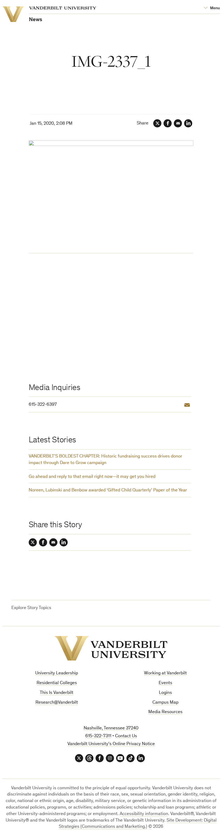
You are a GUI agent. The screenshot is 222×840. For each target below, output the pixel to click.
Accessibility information (144, 814)
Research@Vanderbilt (56, 702)
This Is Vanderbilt (56, 693)
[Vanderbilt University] (111, 648)
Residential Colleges (57, 683)
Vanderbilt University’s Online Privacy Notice (111, 744)
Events (165, 683)
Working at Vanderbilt (165, 673)
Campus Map (165, 702)
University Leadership (56, 673)
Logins (165, 693)
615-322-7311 (98, 736)
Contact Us (126, 736)
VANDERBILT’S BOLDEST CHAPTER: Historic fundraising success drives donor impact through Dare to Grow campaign (105, 459)
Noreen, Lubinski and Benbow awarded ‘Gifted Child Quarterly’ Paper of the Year (108, 490)
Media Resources (165, 712)
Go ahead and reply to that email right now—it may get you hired (92, 477)
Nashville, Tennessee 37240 (111, 728)
